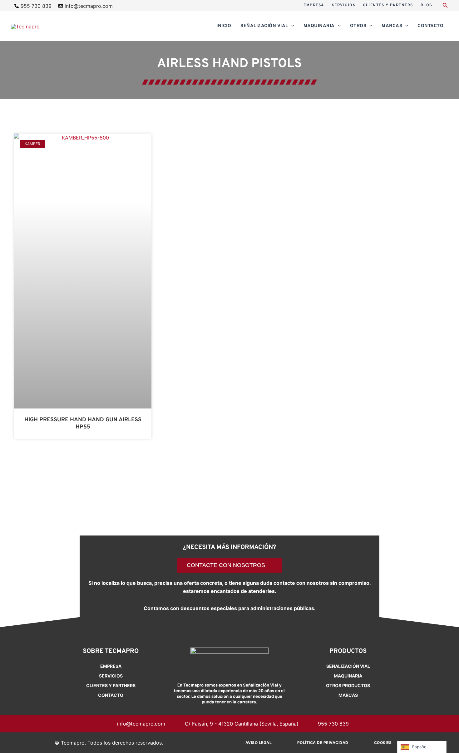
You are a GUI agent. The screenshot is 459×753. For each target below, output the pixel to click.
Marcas (348, 695)
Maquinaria (348, 675)
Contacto (110, 695)
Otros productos (348, 685)
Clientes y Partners (111, 685)
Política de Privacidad (322, 742)
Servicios (111, 675)
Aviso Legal (258, 742)
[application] (291, 26)
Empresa (110, 666)
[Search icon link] (445, 6)
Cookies (383, 742)
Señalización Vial (348, 666)
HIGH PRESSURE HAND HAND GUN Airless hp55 (82, 423)
